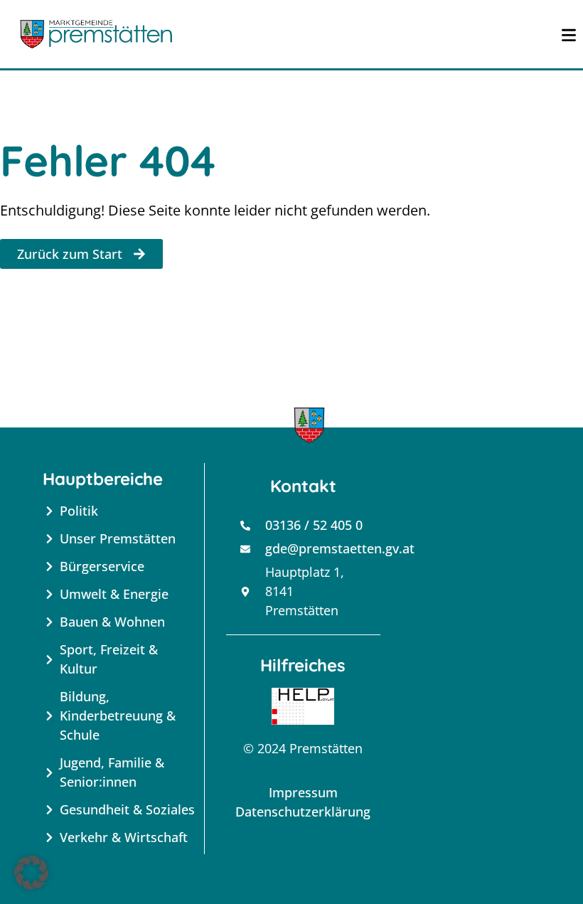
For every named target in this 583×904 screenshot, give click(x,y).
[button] (31, 872)
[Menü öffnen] (569, 33)
